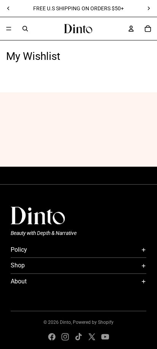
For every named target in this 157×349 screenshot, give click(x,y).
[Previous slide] (8, 8)
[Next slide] (148, 8)
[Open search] (25, 28)
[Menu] (9, 28)
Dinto (65, 322)
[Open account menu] (131, 28)
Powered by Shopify (93, 322)
